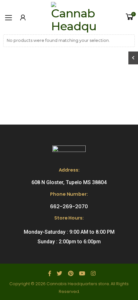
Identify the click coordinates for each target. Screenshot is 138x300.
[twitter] (59, 273)
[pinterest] (70, 273)
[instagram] (93, 273)
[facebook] (49, 273)
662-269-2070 (69, 206)
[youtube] (82, 273)
